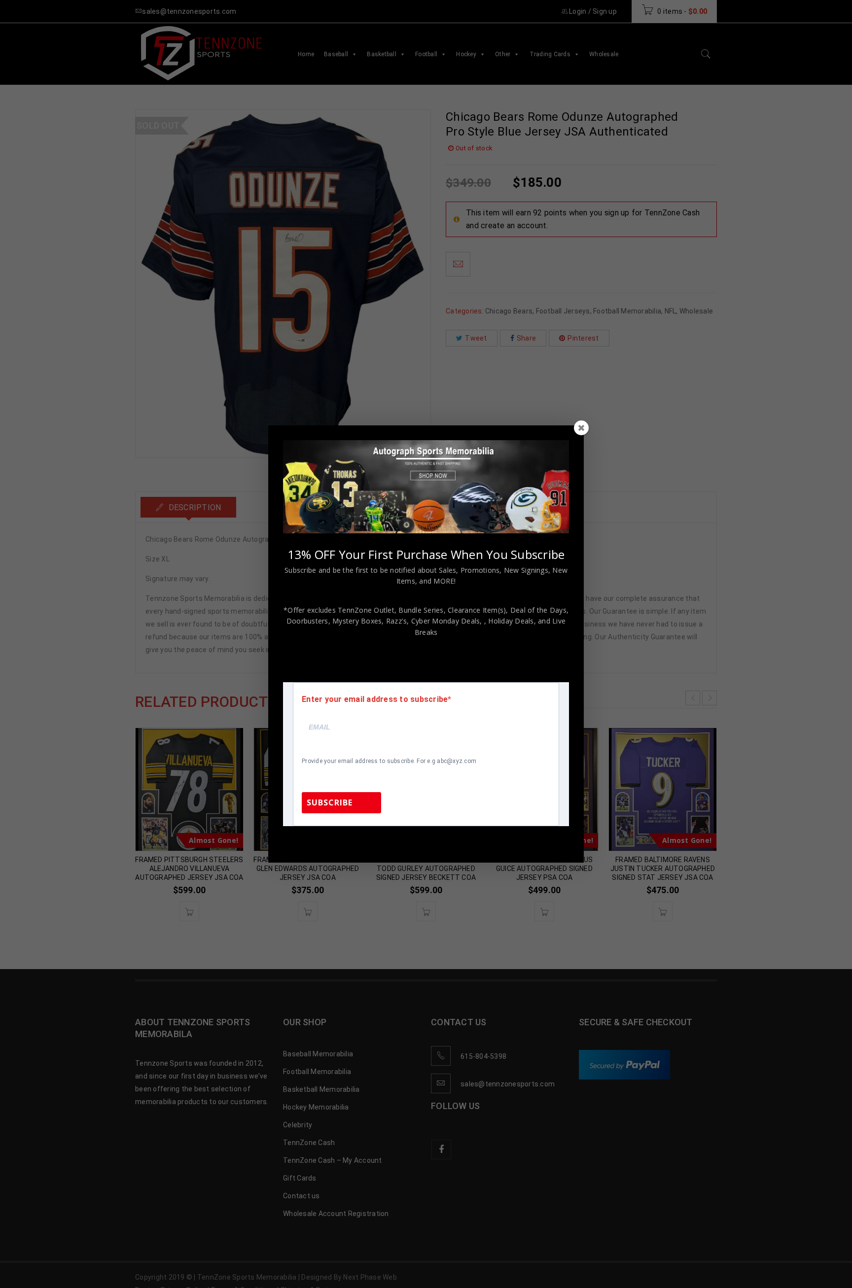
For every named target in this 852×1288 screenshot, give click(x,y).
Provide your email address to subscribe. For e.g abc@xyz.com (389, 761)
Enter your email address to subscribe (375, 699)
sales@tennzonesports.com (492, 839)
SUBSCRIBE (330, 802)
